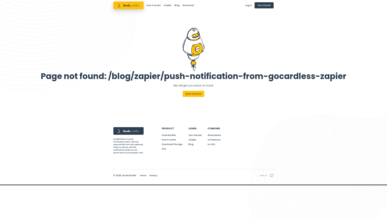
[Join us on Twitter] (272, 175)
